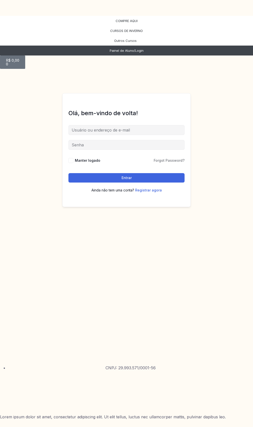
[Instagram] (6, 384)
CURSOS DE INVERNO (126, 31)
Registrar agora (148, 190)
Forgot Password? (169, 160)
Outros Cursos (125, 41)
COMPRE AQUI (127, 21)
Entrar (127, 178)
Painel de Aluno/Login (127, 51)
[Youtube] (6, 399)
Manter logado (87, 160)
